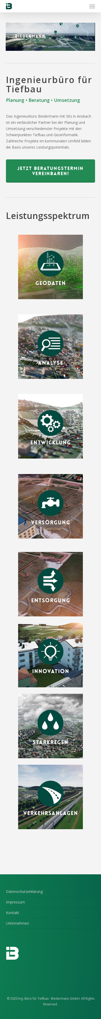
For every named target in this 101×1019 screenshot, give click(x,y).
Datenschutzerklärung (24, 891)
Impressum (15, 902)
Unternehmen (17, 923)
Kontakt (12, 912)
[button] (92, 6)
